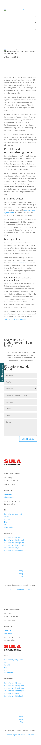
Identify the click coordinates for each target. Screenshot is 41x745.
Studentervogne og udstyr (13, 514)
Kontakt (7, 519)
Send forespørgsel (2, 372)
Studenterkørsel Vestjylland (14, 543)
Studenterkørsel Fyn (11, 548)
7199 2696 (8, 494)
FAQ (5, 525)
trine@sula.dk (9, 497)
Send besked (28, 438)
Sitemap (31, 589)
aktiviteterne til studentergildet (15, 319)
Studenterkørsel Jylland (12, 537)
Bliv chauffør (8, 527)
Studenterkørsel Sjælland (13, 550)
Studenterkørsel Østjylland (14, 540)
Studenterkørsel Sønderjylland (15, 545)
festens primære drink (20, 263)
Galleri (6, 517)
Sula (7, 57)
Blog (5, 522)
